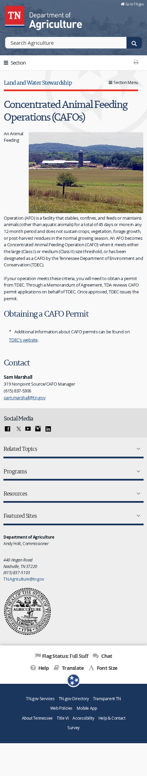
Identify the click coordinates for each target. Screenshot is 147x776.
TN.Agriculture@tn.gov (23, 579)
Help (43, 667)
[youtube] (28, 429)
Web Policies (61, 708)
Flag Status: (65, 656)
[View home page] (15, 15)
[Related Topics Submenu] (137, 449)
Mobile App (87, 708)
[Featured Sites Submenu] (137, 516)
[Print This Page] (135, 61)
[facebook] (7, 429)
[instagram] (38, 429)
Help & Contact (111, 718)
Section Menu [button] (125, 82)
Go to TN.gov (134, 4)
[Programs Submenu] (137, 471)
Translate (72, 667)
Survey (73, 728)
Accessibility (83, 718)
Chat (106, 656)
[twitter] (18, 429)
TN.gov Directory (74, 699)
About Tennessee (37, 718)
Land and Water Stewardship (37, 82)
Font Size (106, 667)
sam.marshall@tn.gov (24, 397)
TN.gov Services (40, 699)
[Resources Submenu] (137, 493)
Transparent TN (107, 699)
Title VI (62, 718)
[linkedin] (48, 429)
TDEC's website (23, 340)
